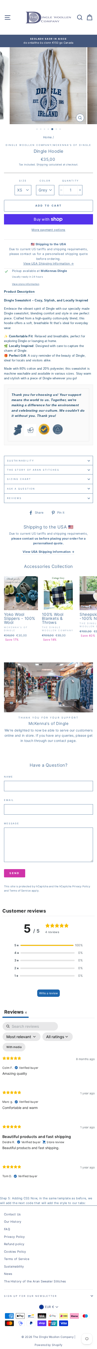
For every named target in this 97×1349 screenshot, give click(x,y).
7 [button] (60, 129)
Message (11, 823)
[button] (48, 945)
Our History (12, 1221)
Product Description (19, 291)
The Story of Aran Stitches (33, 470)
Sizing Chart (19, 479)
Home (47, 137)
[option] (48, 41)
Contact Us (12, 1214)
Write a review (48, 993)
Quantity (70, 180)
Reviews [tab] (15, 1012)
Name (8, 776)
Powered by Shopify (49, 1345)
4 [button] (49, 129)
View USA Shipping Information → (48, 263)
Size (23, 180)
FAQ (7, 1229)
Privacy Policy (81, 886)
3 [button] (45, 129)
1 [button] (37, 129)
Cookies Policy (15, 1251)
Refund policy (14, 1244)
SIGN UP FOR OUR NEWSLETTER (30, 1296)
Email (9, 800)
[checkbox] (14, 1047)
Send (14, 873)
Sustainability (20, 460)
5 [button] (52, 129)
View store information (25, 284)
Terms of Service (20, 890)
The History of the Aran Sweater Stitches (35, 1281)
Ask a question (21, 488)
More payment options (48, 230)
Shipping (42, 164)
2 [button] (41, 129)
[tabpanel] (48, 1104)
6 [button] (57, 129)
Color (45, 180)
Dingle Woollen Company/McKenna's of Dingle (49, 145)
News (8, 1274)
